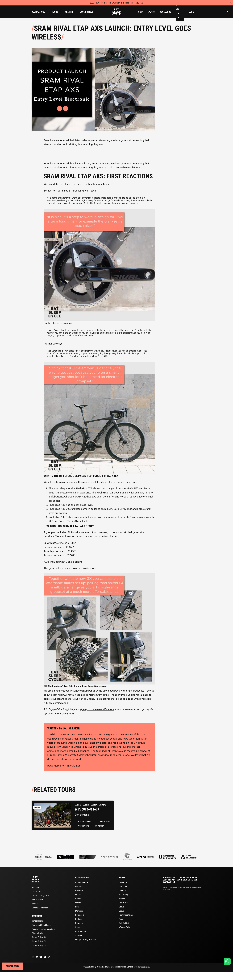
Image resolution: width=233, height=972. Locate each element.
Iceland (78, 902)
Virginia (78, 935)
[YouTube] (40, 956)
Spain (77, 927)
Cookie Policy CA (39, 945)
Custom (122, 890)
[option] (182, 14)
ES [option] (182, 13)
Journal (35, 903)
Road (121, 919)
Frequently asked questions (43, 929)
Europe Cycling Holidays (85, 939)
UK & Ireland (80, 931)
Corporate (123, 886)
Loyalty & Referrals (40, 907)
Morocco (79, 911)
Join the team (37, 899)
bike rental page (140, 694)
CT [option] (182, 17)
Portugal (79, 919)
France (78, 894)
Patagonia (79, 915)
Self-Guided (124, 923)
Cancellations (37, 921)
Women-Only (124, 927)
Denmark (79, 890)
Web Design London (124, 966)
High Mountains (126, 915)
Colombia (79, 886)
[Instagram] (33, 956)
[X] (44, 956)
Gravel (121, 906)
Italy (77, 906)
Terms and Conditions (41, 925)
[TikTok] (48, 956)
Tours (122, 877)
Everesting (123, 894)
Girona (78, 898)
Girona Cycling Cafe (40, 895)
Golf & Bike (123, 902)
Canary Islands (81, 882)
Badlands (123, 882)
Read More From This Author (63, 765)
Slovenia (79, 923)
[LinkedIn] (36, 956)
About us (35, 887)
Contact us (36, 891)
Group (121, 911)
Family (122, 898)
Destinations (82, 877)
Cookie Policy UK (39, 937)
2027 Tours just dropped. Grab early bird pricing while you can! (116, 2)
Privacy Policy (38, 933)
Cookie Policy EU (39, 941)
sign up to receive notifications (97, 709)
